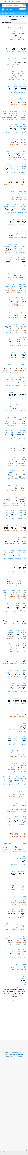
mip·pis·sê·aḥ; (7, 246)
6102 (7, 417)
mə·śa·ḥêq (23, 632)
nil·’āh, (16, 499)
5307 (24, 923)
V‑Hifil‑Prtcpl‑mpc (5, 531)
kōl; (25, 339)
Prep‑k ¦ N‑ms (21, 372)
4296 (10, 470)
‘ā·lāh (18, 299)
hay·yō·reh (8, 579)
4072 (24, 976)
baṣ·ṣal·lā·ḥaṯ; (22, 499)
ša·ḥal (24, 432)
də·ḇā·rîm (23, 233)
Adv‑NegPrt (24, 66)
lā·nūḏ (13, 73)
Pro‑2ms (6, 172)
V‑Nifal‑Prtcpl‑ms (14, 664)
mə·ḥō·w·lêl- (8, 326)
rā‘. (4, 778)
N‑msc (4, 119)
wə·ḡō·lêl (16, 925)
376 (15, 390)
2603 (24, 829)
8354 (19, 217)
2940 (24, 537)
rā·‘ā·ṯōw (24, 898)
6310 (16, 257)
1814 (16, 776)
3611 (22, 364)
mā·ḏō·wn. (23, 672)
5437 (24, 457)
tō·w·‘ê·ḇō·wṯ (23, 858)
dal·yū (23, 246)
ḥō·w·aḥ (22, 299)
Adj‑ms (19, 66)
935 (24, 111)
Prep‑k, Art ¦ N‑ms (21, 39)
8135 (13, 869)
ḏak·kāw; (11, 951)
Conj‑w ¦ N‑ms (15, 132)
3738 (22, 909)
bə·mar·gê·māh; (8, 273)
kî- (9, 818)
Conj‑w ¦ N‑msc (11, 691)
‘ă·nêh (23, 179)
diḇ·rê (22, 712)
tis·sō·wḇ (24, 459)
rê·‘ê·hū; (24, 618)
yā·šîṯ (24, 818)
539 (24, 843)
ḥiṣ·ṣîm (18, 592)
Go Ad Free (3, 1151)
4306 (24, 44)
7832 (24, 630)
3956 (9, 936)
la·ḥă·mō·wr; (23, 126)
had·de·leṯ (12, 446)
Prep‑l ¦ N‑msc (9, 132)
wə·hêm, (24, 738)
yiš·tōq (7, 658)
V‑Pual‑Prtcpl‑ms (23, 771)
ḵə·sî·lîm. (9, 259)
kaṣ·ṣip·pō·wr (21, 73)
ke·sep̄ (16, 752)
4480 (24, 417)
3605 (24, 337)
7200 (22, 390)
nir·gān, (15, 658)
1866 (24, 84)
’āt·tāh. (6, 166)
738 (11, 430)
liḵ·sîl (14, 60)
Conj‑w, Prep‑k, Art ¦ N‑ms (21, 52)
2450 (12, 191)
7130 (16, 803)
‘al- (10, 366)
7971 (12, 217)
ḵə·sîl (17, 179)
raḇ (16, 326)
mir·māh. (16, 818)
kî (10, 845)
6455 (9, 244)
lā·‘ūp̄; (15, 86)
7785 (15, 244)
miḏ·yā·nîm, (23, 698)
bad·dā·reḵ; (18, 432)
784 (10, 643)
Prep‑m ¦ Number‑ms (13, 531)
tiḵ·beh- (17, 645)
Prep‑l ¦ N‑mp (9, 678)
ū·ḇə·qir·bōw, (15, 805)
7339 (24, 444)
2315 (9, 736)
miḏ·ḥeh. (24, 978)
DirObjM (7, 611)
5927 (17, 297)
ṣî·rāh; (11, 459)
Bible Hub (14, 1000)
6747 (24, 497)
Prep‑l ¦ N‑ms (13, 66)
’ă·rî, (12, 432)
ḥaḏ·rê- (9, 738)
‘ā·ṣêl (7, 419)
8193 (24, 776)
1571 (10, 164)
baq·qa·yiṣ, (14, 33)
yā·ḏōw (9, 485)
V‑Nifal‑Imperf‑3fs (13, 891)
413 (24, 510)
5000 (18, 58)
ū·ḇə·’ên (24, 658)
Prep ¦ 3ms (24, 425)
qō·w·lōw (16, 831)
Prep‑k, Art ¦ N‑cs (21, 79)
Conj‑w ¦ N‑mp (23, 691)
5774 (15, 84)
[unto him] (14, 563)
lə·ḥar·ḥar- (16, 698)
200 (19, 151)
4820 (16, 816)
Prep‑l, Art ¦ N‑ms (10, 119)
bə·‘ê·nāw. (23, 206)
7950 (22, 31)
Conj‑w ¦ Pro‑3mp (23, 744)
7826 (24, 430)
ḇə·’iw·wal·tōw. (10, 379)
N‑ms (9, 66)
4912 (24, 257)
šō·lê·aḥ (12, 219)
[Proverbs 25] (2, 515)
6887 (22, 271)
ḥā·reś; (13, 765)
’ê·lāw (24, 938)
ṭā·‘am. (24, 539)
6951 (15, 896)
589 (17, 630)
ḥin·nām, (18, 100)
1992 (24, 736)
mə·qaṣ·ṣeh (13, 206)
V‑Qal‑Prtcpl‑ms (18, 225)
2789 (12, 763)
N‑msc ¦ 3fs (10, 465)
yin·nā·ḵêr (13, 791)
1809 (22, 244)
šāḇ (17, 366)
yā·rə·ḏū (16, 738)
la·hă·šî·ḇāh (7, 499)
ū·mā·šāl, (23, 259)
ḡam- (11, 166)
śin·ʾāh (14, 871)
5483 (11, 111)
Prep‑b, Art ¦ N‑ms (13, 39)
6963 (16, 829)
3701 (15, 750)
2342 (9, 324)
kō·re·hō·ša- (21, 911)
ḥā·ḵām (12, 193)
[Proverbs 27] (26, 515)
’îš (16, 392)
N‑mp (25, 239)
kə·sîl (24, 153)
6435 (8, 151)
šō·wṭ (16, 113)
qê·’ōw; (5, 366)
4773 (10, 271)
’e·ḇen (15, 273)
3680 (22, 869)
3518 (17, 643)
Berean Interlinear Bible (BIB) (14, 988)
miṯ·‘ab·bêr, (11, 552)
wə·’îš (12, 685)
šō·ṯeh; (19, 219)
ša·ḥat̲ (13, 911)
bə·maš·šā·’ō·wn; (21, 885)
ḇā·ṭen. (24, 752)
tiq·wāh (15, 406)
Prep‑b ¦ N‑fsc (16, 239)
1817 (13, 444)
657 (11, 630)
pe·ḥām (16, 672)
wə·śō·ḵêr (18, 339)
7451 (3, 776)
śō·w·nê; (24, 805)
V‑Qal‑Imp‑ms (21, 185)
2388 (16, 537)
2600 (18, 98)
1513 (10, 670)
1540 (14, 883)
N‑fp (25, 864)
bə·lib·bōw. (15, 858)
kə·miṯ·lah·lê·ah (20, 579)
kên (7, 46)
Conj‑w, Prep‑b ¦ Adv (22, 664)
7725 (16, 364)
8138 (18, 377)
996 (4, 430)
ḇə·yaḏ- (11, 299)
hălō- (6, 618)
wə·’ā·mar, (16, 618)
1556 (16, 923)
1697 (24, 231)
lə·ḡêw (10, 126)
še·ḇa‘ (5, 845)
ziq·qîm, (24, 592)
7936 (19, 337)
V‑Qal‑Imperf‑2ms (22, 172)
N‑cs (11, 651)
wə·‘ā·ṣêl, (23, 472)
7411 (17, 603)
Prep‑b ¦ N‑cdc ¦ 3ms (22, 212)
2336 (22, 297)
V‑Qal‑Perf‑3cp (21, 252)
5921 (9, 364)
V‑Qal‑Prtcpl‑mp (13, 358)
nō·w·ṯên (20, 286)
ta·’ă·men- (23, 845)
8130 (24, 803)
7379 (24, 563)
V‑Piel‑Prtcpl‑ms (13, 212)
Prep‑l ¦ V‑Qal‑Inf (12, 79)
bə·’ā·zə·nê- (6, 539)
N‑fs (16, 412)
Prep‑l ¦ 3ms (10, 106)
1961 (20, 191)
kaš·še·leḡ (21, 33)
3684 (14, 58)
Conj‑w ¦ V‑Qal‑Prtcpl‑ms (16, 345)
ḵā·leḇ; (24, 552)
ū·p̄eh (24, 964)
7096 (14, 204)
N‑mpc (22, 718)
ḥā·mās (24, 219)
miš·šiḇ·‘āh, (14, 525)
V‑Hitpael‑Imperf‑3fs (20, 877)
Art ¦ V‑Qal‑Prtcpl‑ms (7, 585)
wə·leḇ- (10, 778)
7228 (15, 324)
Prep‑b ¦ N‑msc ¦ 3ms (14, 864)
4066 (24, 670)
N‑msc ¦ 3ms (4, 372)
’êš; (11, 645)
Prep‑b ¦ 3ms (14, 851)
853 (7, 603)
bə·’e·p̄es (10, 632)
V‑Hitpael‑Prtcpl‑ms (10, 558)
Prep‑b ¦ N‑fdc (6, 545)
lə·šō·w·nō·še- (8, 938)
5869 (24, 204)
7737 (24, 164)
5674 (14, 350)
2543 (24, 124)
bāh (9, 911)
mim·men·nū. (22, 419)
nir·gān (16, 712)
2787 (17, 696)
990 (24, 750)
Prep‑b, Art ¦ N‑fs (23, 505)
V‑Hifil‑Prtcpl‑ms (16, 545)
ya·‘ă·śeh (12, 964)
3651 (5, 44)
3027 (17, 231)
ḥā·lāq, (17, 964)
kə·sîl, (9, 339)
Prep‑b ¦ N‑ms (23, 891)
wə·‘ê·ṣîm (23, 685)
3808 (24, 58)
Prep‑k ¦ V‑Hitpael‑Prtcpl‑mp (21, 731)
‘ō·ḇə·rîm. (13, 352)
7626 (16, 124)
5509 (11, 750)
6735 (10, 457)
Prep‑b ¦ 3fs (8, 917)
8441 (24, 856)
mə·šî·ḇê (6, 525)
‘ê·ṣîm (24, 645)
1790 (11, 949)
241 (6, 537)
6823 (24, 763)
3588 (8, 816)
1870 (19, 430)
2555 (24, 217)
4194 (13, 590)
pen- (9, 153)
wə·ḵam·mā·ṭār (22, 46)
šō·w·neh (18, 379)
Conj (9, 159)
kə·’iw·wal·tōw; (17, 153)
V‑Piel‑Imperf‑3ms (22, 837)
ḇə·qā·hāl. (15, 898)
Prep (10, 372)
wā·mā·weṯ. (12, 592)
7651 (15, 523)
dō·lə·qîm (16, 778)
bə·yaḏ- (17, 233)
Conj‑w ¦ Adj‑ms (23, 478)
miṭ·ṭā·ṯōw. (10, 472)
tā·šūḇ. (19, 938)
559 (14, 417)
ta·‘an (12, 139)
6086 (24, 643)
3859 (24, 723)
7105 (13, 44)
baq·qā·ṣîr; (12, 46)
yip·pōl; (24, 925)
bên (6, 432)
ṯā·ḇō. (24, 113)
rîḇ (25, 565)
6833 (22, 71)
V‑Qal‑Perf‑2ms (21, 398)
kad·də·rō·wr (23, 86)
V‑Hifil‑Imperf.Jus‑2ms (22, 851)
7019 (14, 31)
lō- (25, 60)
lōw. (14, 565)
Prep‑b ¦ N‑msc (16, 265)
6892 (4, 364)
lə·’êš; (18, 685)
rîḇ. (11, 698)
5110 (13, 71)
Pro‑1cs (17, 638)
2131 (24, 590)
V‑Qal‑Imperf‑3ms (18, 199)
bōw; (15, 845)
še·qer (24, 951)
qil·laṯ (24, 100)
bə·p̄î (17, 259)
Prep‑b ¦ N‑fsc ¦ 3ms (10, 385)
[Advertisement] (14, 1031)
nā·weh (19, 60)
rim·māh (17, 605)
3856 (22, 577)
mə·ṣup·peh (23, 765)
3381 (16, 736)
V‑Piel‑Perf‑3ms (16, 611)
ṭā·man (22, 485)
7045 (24, 98)
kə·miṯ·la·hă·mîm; (21, 725)
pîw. (21, 512)
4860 (24, 883)
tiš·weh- (24, 166)
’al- (17, 139)
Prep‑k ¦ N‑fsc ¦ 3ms (17, 159)
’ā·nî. (18, 632)
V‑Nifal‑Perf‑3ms (15, 505)
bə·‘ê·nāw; (23, 406)
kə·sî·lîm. (23, 139)
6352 (15, 670)
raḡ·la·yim (6, 206)
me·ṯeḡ (4, 113)
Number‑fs (5, 851)
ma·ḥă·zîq (16, 539)
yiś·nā (19, 951)
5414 (20, 284)
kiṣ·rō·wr (22, 273)
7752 (15, 111)
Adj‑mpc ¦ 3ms (10, 957)
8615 (15, 404)
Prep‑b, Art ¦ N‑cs (18, 438)
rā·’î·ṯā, (22, 392)
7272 (7, 204)
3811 (16, 497)
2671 (18, 590)
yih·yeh (20, 193)
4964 (3, 111)
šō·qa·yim (14, 246)
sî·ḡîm (11, 752)
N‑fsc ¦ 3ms (10, 478)
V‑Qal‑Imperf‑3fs (23, 119)
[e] (16, 31)
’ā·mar (14, 419)
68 (15, 271)
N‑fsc (25, 106)
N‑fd (8, 212)
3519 (8, 58)
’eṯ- (8, 605)
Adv (7, 52)
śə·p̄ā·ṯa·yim (23, 778)
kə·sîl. (11, 233)
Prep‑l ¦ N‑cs (17, 691)
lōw (12, 100)
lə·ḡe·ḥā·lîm (9, 672)
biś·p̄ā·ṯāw (21, 791)
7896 (24, 816)
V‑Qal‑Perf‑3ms (16, 305)
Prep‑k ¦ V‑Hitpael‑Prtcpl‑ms (19, 585)
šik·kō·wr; (23, 312)
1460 (9, 124)
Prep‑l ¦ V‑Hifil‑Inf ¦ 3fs (6, 505)
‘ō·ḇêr (19, 552)
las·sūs (11, 113)
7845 (13, 909)
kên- (25, 286)
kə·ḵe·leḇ (21, 366)
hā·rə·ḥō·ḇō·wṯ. (22, 446)
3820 (10, 776)
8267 (24, 949)
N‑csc (10, 944)
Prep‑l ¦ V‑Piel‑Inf (16, 704)
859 (6, 164)
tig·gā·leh (14, 885)
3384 (8, 577)
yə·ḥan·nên (23, 831)
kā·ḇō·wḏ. (7, 60)
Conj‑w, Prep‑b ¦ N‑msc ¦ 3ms (12, 811)
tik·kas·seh (21, 871)
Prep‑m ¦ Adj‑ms (8, 252)
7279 (15, 710)
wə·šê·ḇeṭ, (15, 126)
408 (10, 829)
